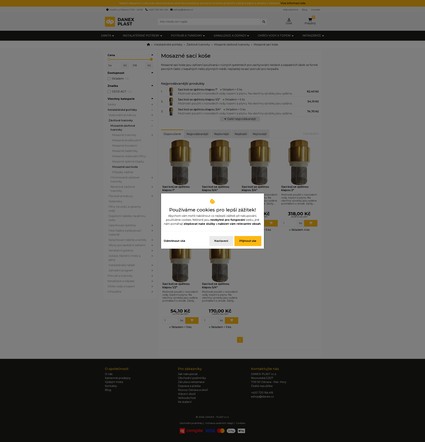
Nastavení (221, 240)
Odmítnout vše (174, 240)
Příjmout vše (247, 240)
